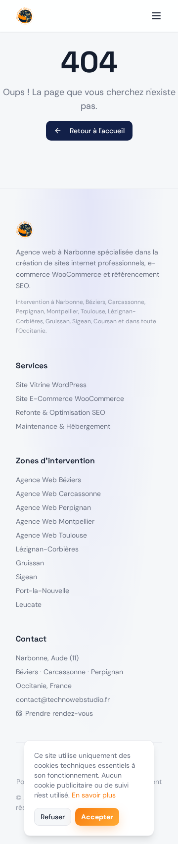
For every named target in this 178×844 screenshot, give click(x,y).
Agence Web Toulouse (51, 535)
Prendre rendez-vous (59, 713)
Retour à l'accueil (97, 130)
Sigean (26, 576)
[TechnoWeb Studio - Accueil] (25, 16)
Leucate (29, 604)
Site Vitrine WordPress (51, 384)
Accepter (97, 816)
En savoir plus (94, 795)
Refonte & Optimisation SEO (60, 412)
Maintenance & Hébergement (63, 426)
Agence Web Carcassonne (58, 493)
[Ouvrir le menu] (156, 16)
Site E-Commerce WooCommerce (70, 398)
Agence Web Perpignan (53, 507)
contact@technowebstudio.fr (63, 699)
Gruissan (30, 562)
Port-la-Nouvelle (42, 590)
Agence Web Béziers (48, 479)
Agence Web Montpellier (55, 521)
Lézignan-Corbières (47, 549)
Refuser (53, 816)
